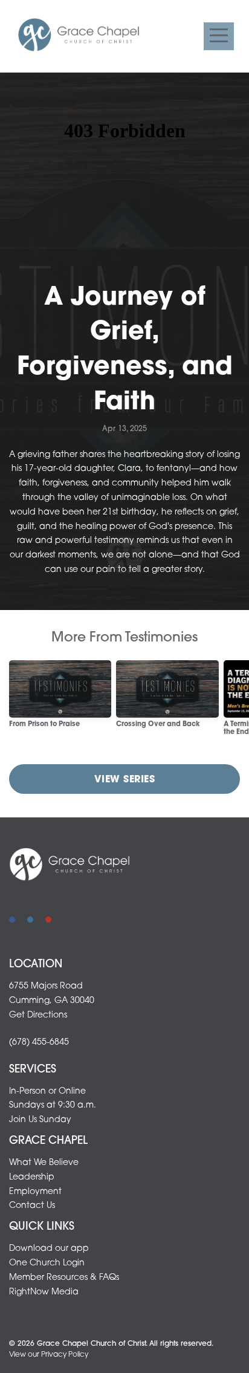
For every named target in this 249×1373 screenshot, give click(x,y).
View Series (124, 780)
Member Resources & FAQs (64, 1277)
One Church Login (47, 1263)
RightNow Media (44, 1292)
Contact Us (32, 1205)
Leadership (31, 1177)
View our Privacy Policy (48, 1354)
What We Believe (44, 1162)
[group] (60, 699)
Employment (35, 1191)
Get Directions (38, 1015)
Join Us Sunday (40, 1120)
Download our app (49, 1248)
